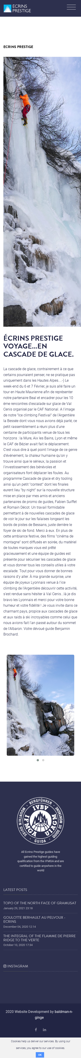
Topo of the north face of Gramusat (39, 903)
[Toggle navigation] (71, 7)
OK (40, 1054)
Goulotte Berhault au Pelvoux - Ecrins (34, 919)
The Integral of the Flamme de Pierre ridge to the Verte (39, 938)
